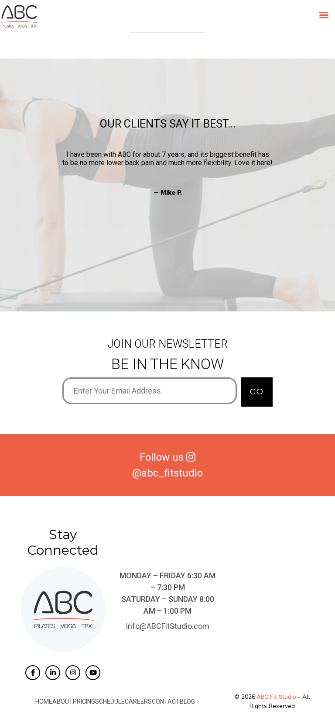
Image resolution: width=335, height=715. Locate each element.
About (62, 701)
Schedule (110, 701)
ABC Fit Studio (276, 696)
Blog (187, 701)
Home (43, 701)
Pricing (84, 701)
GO (256, 392)
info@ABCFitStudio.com (167, 626)
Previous (55, 202)
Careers (138, 701)
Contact (166, 701)
